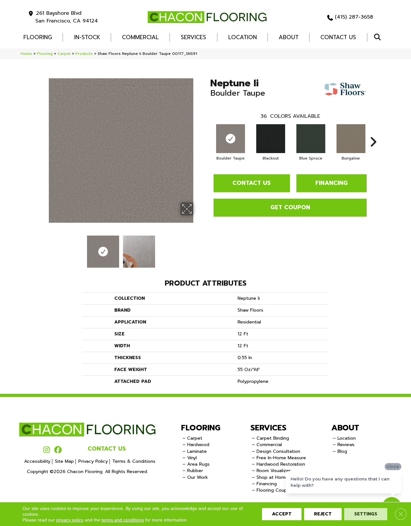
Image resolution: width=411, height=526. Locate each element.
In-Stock (87, 37)
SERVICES (268, 428)
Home (26, 53)
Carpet (64, 53)
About (289, 37)
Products (84, 53)
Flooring (45, 53)
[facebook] (58, 450)
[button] (379, 37)
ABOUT (345, 428)
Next (197, 248)
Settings (365, 514)
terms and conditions (122, 519)
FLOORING (37, 37)
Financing (331, 182)
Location (242, 37)
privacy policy (69, 519)
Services (193, 37)
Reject (323, 514)
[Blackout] (271, 139)
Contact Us (338, 37)
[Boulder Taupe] (230, 139)
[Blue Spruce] (311, 139)
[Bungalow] (351, 139)
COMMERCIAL (140, 37)
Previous (44, 248)
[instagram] (46, 450)
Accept (282, 514)
